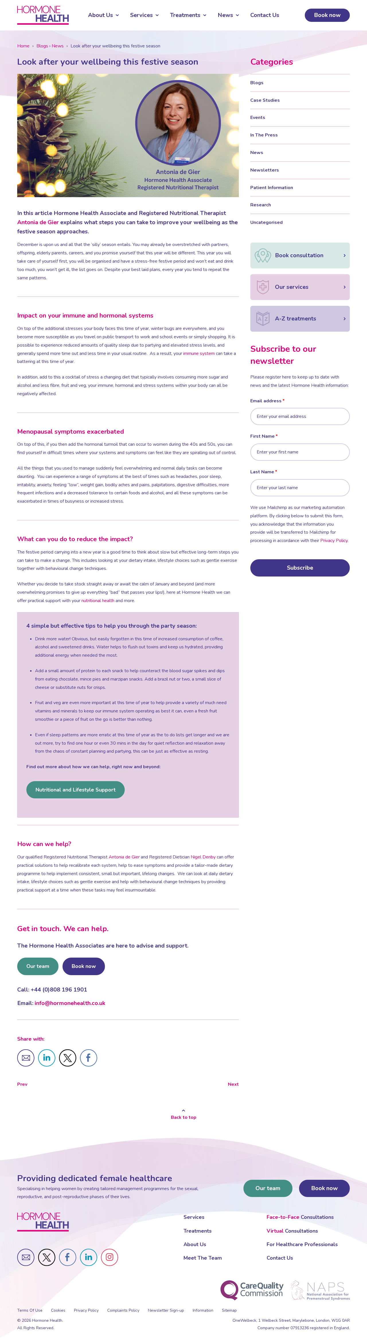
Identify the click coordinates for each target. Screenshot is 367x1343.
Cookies (58, 1310)
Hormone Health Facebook (67, 1257)
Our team (37, 966)
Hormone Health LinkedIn (88, 1257)
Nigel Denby (203, 857)
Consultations (300, 1217)
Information (203, 1310)
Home (23, 46)
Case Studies (265, 100)
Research (260, 205)
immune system (199, 353)
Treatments (185, 15)
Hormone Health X (46, 1257)
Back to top (183, 1117)
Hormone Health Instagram (109, 1257)
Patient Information (271, 188)
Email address (266, 401)
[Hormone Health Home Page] (43, 1222)
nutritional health (97, 600)
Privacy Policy (334, 540)
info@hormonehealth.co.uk (70, 1003)
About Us (100, 15)
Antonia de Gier (38, 222)
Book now (327, 15)
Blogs (42, 46)
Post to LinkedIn (46, 1058)
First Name (262, 436)
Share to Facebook (88, 1058)
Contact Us (264, 15)
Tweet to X (67, 1058)
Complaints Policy (123, 1310)
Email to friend (25, 1058)
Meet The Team (203, 1257)
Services (141, 15)
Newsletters (264, 170)
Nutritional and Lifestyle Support (76, 789)
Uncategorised (266, 222)
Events (257, 117)
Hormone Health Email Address (25, 1257)
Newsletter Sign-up (166, 1310)
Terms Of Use (29, 1310)
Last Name (262, 472)
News (225, 15)
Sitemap (229, 1310)
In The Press (264, 135)
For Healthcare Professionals (302, 1244)
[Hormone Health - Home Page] (43, 15)
